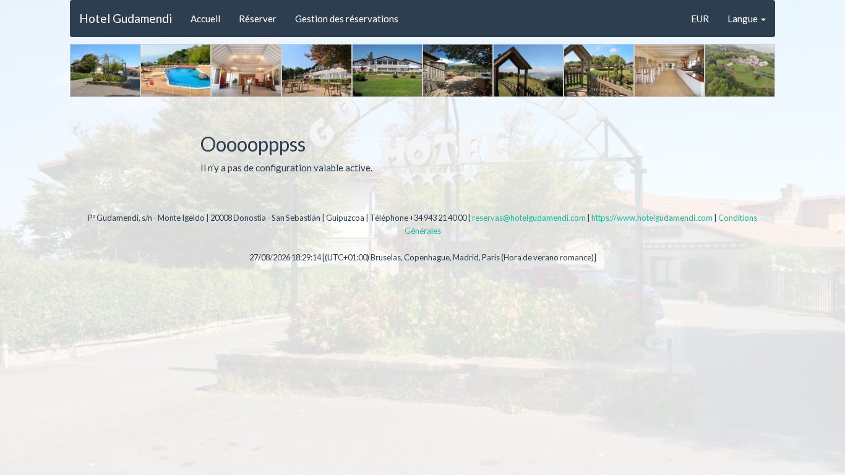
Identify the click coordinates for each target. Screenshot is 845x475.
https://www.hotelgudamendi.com (652, 218)
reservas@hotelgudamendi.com (529, 218)
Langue (743, 18)
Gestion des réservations (346, 18)
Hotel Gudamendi (125, 18)
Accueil (205, 18)
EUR (700, 18)
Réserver (258, 18)
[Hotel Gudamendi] (105, 70)
